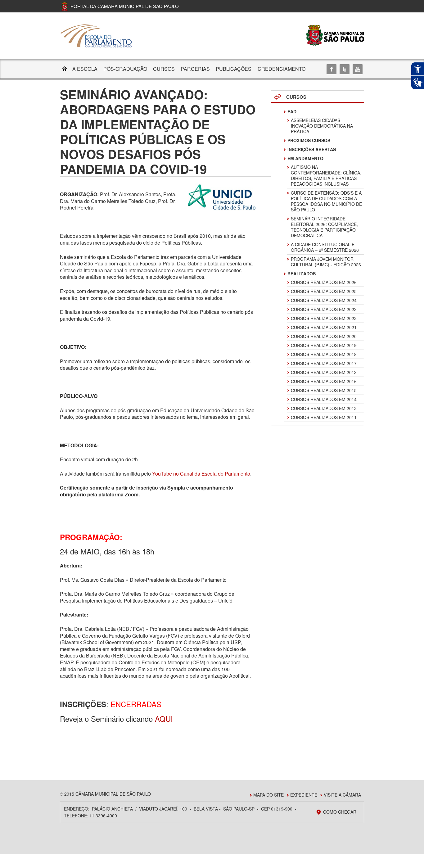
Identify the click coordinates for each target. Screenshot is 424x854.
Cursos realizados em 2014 (324, 399)
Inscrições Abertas (311, 149)
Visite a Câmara (342, 795)
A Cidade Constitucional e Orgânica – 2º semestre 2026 (325, 247)
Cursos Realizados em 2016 (324, 381)
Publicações (233, 68)
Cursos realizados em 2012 (324, 408)
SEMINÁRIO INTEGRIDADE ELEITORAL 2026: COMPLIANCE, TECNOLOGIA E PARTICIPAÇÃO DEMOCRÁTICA (324, 226)
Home (64, 69)
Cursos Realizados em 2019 (324, 345)
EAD (291, 111)
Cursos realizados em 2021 (324, 327)
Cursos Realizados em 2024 (324, 300)
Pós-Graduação (125, 68)
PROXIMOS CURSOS (308, 140)
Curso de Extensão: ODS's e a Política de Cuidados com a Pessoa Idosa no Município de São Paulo (326, 201)
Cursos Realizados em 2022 (324, 318)
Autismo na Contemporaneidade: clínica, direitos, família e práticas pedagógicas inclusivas (326, 175)
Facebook (331, 69)
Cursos (164, 68)
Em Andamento (305, 158)
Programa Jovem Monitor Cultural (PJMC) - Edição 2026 (326, 262)
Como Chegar (339, 812)
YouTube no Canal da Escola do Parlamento (201, 473)
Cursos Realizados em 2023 (324, 309)
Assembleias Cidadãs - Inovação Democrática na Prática (322, 125)
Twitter (345, 69)
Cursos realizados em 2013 (324, 372)
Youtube (358, 69)
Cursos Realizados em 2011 (324, 417)
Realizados (301, 273)
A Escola (84, 68)
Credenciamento (281, 68)
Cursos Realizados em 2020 (324, 336)
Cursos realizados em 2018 (324, 354)
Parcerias (195, 68)
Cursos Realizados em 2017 (324, 363)
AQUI (164, 718)
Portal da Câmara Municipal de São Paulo (124, 6)
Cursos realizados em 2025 (324, 291)
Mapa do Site (268, 795)
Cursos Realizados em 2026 (324, 282)
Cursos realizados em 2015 (324, 390)
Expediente (303, 795)
